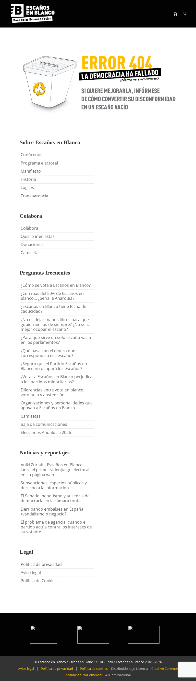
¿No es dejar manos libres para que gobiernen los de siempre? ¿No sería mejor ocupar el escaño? (56, 324)
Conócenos (31, 154)
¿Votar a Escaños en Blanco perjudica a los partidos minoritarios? (56, 379)
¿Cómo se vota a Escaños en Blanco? (56, 285)
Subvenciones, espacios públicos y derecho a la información (54, 485)
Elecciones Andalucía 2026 (46, 432)
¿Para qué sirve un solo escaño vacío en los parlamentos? (56, 340)
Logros (27, 187)
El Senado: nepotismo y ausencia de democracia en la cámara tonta (55, 498)
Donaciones (32, 244)
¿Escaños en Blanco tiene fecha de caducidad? (53, 309)
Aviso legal (31, 572)
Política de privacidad (41, 564)
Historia (28, 179)
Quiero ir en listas (38, 236)
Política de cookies (94, 668)
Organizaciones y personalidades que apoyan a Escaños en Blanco (57, 405)
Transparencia (34, 196)
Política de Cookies (39, 580)
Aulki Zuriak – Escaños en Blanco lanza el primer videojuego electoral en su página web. (55, 469)
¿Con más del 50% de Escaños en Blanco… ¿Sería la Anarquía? (52, 296)
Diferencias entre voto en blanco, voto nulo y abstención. (52, 392)
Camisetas (31, 252)
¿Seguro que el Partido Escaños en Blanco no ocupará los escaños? (54, 366)
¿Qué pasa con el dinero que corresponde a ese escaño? (48, 353)
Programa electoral (39, 163)
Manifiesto (31, 171)
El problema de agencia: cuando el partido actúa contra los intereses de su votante (56, 527)
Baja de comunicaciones (44, 424)
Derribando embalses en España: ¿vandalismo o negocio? (52, 511)
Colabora (29, 228)
